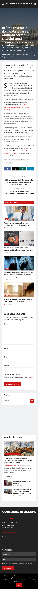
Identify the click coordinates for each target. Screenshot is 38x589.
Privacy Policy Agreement (13, 374)
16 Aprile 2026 (8, 304)
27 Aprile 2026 (8, 228)
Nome (6, 348)
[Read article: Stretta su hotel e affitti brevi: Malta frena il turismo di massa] (19, 290)
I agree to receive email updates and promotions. (18, 564)
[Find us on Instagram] (9, 536)
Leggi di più (10, 476)
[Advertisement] (19, 419)
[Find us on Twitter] (6, 536)
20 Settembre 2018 (18, 55)
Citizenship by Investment (16, 160)
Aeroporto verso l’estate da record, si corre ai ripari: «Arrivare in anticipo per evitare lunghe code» (18, 275)
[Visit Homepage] (19, 4)
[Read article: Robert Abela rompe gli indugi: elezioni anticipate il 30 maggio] (19, 213)
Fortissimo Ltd (7, 519)
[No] (36, 581)
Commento (8, 324)
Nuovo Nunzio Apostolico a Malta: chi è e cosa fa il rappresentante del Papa (22, 491)
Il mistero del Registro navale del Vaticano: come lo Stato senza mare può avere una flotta (18, 460)
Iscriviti (9, 568)
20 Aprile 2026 (8, 252)
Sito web (6, 366)
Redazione (6, 55)
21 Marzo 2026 (18, 495)
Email (6, 357)
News (27, 55)
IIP (28, 160)
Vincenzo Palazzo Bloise (12, 465)
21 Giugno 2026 (25, 465)
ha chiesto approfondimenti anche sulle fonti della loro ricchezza (17, 107)
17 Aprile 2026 (8, 279)
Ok (19, 585)
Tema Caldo (8, 163)
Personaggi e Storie (12, 454)
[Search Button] (35, 4)
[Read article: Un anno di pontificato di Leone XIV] (8, 483)
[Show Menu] (3, 4)
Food (7, 244)
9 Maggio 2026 (18, 485)
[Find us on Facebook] (2, 536)
